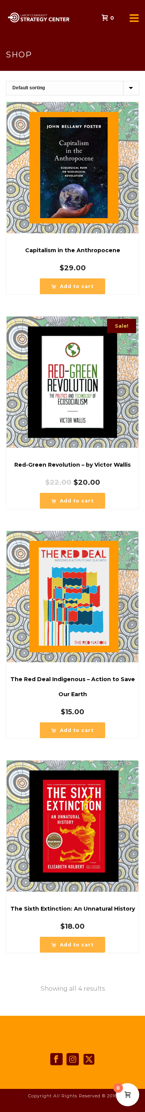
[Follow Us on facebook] (56, 1059)
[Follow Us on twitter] (89, 1059)
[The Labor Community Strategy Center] (4, 17)
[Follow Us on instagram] (73, 1059)
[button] (72, 286)
